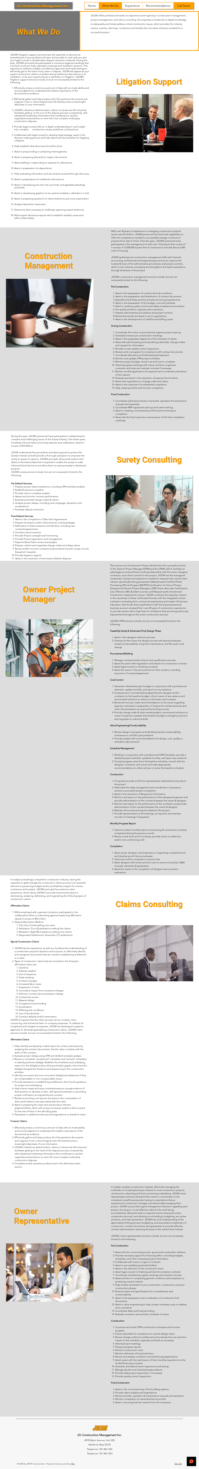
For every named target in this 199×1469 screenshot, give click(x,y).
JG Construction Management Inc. (99, 1435)
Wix (73, 1463)
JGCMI (99, 1428)
